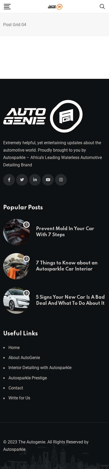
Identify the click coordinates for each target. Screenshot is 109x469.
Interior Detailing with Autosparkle (39, 367)
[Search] (102, 6)
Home (14, 347)
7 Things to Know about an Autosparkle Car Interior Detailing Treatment (67, 269)
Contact (15, 387)
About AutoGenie (24, 357)
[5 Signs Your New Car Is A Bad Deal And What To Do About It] (16, 300)
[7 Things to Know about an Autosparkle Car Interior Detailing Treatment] (16, 266)
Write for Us (19, 397)
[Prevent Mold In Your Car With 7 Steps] (16, 232)
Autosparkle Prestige (27, 377)
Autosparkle (14, 157)
